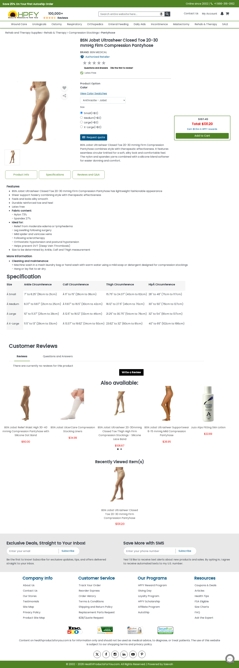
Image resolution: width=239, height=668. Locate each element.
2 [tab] (121, 449)
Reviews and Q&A (88, 174)
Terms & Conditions (91, 601)
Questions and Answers (96, 67)
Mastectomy (181, 24)
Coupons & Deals (205, 585)
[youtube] (133, 654)
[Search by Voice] (161, 14)
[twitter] (97, 654)
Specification (24, 276)
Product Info (21, 174)
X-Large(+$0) (92, 127)
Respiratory (74, 24)
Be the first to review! (122, 67)
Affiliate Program (149, 607)
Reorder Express (89, 591)
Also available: (119, 383)
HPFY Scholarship (149, 601)
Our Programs (152, 578)
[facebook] (106, 654)
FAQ (197, 612)
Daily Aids (140, 24)
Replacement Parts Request (97, 612)
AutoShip (143, 612)
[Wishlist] (64, 88)
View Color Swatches (93, 93)
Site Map (28, 607)
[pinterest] (142, 654)
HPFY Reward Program (152, 585)
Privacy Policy (31, 612)
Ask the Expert (204, 618)
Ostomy (57, 24)
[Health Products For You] (23, 14)
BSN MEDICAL (93, 52)
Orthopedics (95, 24)
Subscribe (68, 551)
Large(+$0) (91, 122)
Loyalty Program (148, 596)
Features (13, 186)
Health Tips (202, 596)
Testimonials (31, 601)
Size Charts (202, 607)
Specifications (55, 174)
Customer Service (96, 578)
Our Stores (30, 596)
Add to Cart (202, 136)
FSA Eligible (202, 601)
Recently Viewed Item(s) (119, 462)
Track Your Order (90, 585)
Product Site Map (34, 618)
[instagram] (115, 654)
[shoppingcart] (227, 13)
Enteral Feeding (118, 24)
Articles (199, 591)
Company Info (38, 578)
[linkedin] (124, 654)
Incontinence (159, 24)
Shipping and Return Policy (96, 607)
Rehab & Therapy (206, 24)
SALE (225, 24)
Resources (204, 578)
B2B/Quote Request (91, 618)
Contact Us (191, 13)
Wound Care (19, 24)
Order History (87, 596)
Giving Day (145, 591)
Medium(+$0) (92, 118)
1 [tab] (118, 449)
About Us (28, 585)
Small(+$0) (91, 113)
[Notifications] (222, 13)
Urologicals (39, 24)
